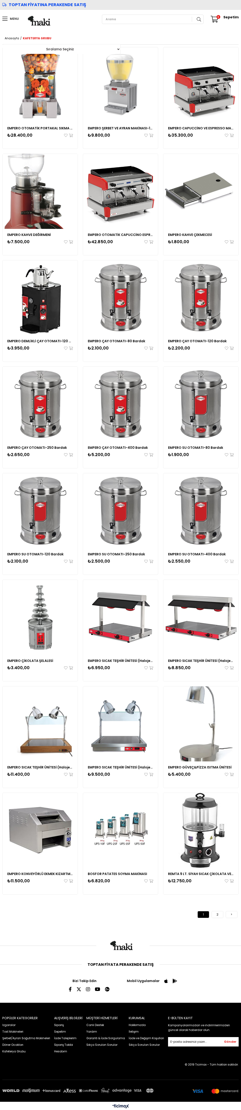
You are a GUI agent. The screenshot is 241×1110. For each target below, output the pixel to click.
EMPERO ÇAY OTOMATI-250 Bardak (37, 447)
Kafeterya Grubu (14, 1051)
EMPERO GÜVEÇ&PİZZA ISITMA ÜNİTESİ (200, 767)
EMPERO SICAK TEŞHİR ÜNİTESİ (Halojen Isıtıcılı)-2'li (120, 660)
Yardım (91, 1032)
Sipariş (59, 1025)
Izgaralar (9, 1025)
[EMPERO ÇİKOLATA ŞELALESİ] (40, 617)
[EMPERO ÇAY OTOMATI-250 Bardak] (40, 404)
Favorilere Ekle (66, 135)
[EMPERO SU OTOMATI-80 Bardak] (200, 404)
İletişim (134, 1032)
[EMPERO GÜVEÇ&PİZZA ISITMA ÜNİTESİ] (200, 723)
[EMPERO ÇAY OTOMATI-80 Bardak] (120, 297)
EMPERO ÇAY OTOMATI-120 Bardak (197, 341)
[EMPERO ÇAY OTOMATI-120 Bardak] (200, 297)
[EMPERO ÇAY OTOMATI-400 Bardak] (120, 404)
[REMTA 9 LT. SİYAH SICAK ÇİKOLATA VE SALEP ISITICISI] (200, 830)
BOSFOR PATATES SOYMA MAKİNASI (117, 873)
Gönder (230, 1041)
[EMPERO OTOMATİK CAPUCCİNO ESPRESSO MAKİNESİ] (120, 191)
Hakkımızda (137, 1025)
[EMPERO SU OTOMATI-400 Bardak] (200, 510)
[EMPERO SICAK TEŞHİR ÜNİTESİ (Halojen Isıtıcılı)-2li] (120, 617)
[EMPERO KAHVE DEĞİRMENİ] (40, 191)
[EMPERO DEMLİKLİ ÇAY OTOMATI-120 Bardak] (40, 297)
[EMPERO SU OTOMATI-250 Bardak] (120, 510)
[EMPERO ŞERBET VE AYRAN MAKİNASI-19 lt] (120, 84)
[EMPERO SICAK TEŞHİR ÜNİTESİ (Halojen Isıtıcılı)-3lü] (200, 617)
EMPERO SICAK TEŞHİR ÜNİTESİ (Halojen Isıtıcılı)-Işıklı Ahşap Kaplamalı (40, 767)
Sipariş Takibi (63, 1045)
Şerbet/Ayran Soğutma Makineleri (26, 1038)
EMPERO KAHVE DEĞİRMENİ (29, 234)
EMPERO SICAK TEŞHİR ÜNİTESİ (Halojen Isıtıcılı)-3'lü (201, 660)
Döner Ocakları (12, 1045)
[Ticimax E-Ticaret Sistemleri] (120, 1106)
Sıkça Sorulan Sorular (101, 1045)
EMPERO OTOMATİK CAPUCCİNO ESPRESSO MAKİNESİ (120, 234)
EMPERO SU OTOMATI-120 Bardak (35, 554)
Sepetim (60, 1032)
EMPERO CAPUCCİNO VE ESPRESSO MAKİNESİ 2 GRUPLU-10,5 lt (201, 128)
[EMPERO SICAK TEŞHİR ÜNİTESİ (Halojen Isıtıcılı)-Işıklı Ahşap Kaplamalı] (40, 723)
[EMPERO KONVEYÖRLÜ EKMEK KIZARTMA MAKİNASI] (40, 830)
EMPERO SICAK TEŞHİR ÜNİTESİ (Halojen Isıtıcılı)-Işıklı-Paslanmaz (120, 767)
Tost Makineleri (12, 1032)
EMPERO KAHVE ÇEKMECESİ (190, 234)
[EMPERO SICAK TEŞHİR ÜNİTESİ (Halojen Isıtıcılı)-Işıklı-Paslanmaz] (120, 723)
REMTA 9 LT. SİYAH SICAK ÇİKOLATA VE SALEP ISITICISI (201, 873)
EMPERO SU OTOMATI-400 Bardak (197, 554)
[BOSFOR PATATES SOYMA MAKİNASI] (120, 830)
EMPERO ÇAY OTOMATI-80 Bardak (116, 341)
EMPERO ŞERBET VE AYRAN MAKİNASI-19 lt (120, 128)
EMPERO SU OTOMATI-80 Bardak (195, 447)
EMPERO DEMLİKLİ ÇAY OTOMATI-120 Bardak (40, 341)
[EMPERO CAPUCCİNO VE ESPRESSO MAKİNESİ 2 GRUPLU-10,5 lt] (200, 84)
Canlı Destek (95, 1025)
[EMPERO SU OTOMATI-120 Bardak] (40, 510)
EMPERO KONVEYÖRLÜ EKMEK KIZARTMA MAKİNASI (40, 873)
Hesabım (60, 1051)
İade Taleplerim (65, 1038)
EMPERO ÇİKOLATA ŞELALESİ (30, 660)
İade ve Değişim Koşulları (146, 1038)
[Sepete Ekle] (70, 135)
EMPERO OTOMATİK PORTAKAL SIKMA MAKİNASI (40, 128)
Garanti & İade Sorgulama (105, 1038)
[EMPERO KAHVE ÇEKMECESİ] (200, 191)
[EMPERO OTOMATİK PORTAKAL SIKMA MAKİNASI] (40, 84)
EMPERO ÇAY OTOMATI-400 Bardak (118, 447)
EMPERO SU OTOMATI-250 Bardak (116, 554)
